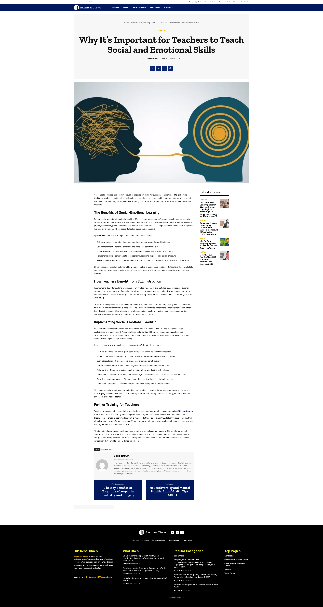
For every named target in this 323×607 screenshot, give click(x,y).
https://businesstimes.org (123, 459)
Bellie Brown (152, 58)
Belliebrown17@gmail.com (99, 577)
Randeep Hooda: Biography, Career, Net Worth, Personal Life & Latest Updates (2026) (209, 229)
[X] (158, 68)
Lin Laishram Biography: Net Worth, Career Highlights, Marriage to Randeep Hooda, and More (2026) (208, 209)
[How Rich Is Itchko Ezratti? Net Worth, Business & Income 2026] (224, 255)
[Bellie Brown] (103, 465)
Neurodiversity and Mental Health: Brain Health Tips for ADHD (170, 491)
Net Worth (204, 200)
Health (134, 22)
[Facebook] (241, 1)
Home (126, 22)
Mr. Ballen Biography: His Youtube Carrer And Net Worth (208, 244)
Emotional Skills (106, 449)
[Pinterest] (164, 68)
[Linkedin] (244, 1)
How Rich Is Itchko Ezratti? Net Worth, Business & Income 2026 (208, 259)
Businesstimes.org (176, 597)
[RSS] (247, 1)
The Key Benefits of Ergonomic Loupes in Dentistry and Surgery (118, 491)
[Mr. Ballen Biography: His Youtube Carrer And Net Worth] (224, 242)
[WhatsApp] (170, 68)
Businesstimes (81, 556)
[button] (248, 7)
